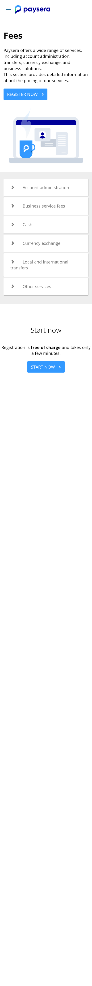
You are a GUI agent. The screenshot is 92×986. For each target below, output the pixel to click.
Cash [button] (27, 224)
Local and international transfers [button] (39, 265)
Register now (23, 94)
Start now (43, 367)
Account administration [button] (46, 187)
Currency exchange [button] (41, 243)
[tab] (46, 187)
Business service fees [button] (44, 206)
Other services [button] (37, 286)
